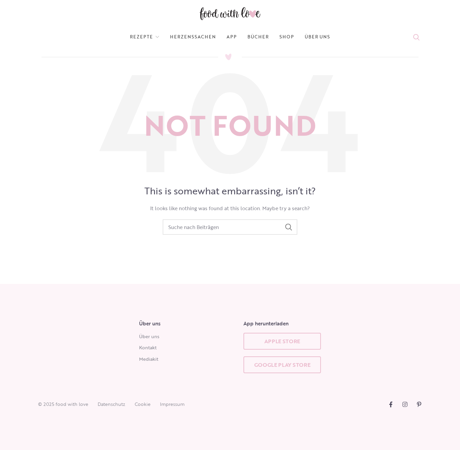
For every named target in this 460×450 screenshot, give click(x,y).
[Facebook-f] (391, 404)
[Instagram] (405, 404)
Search (288, 227)
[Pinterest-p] (419, 404)
